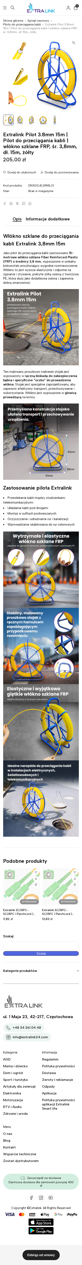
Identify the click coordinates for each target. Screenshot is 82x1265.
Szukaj (8, 936)
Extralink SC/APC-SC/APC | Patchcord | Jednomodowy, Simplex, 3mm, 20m (58, 915)
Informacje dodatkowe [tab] (48, 218)
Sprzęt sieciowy (38, 20)
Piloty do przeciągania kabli (22, 24)
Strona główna (13, 20)
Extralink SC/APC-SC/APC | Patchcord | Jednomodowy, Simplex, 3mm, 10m (20, 915)
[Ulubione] (35, 872)
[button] (73, 42)
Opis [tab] (17, 218)
